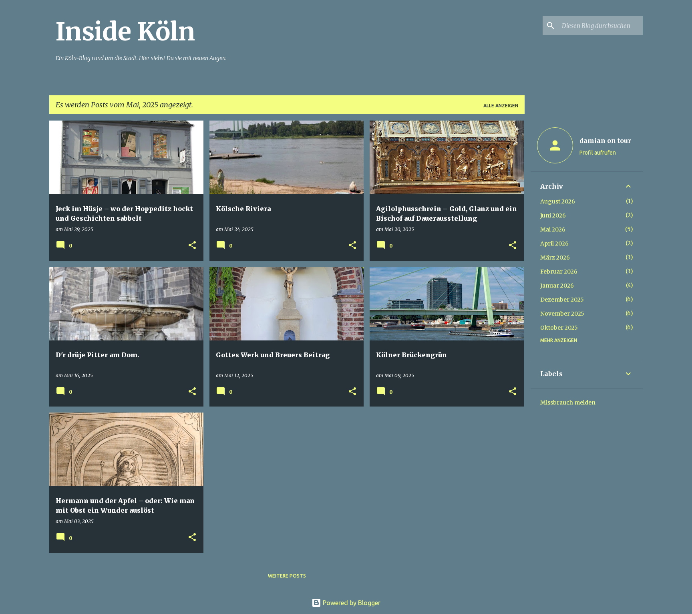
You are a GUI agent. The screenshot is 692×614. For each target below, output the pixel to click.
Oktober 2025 (559, 327)
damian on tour (605, 141)
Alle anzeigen (500, 105)
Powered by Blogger (350, 602)
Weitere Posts (287, 575)
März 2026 (555, 257)
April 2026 (554, 243)
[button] (192, 245)
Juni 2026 (553, 215)
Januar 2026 (557, 285)
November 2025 (562, 313)
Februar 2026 (558, 271)
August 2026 (557, 201)
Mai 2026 (552, 229)
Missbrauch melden (567, 402)
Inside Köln (125, 31)
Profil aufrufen (597, 152)
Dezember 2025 (562, 299)
